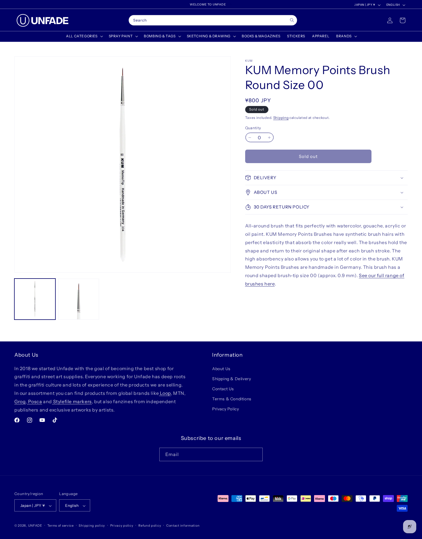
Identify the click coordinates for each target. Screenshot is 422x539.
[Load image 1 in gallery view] (34, 299)
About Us (221, 368)
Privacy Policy (225, 409)
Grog (20, 401)
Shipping (281, 117)
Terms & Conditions (231, 398)
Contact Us (223, 388)
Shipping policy (92, 525)
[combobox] (213, 20)
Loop (165, 393)
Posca (34, 401)
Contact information (183, 525)
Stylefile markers (72, 401)
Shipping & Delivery (231, 378)
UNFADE (35, 526)
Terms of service (60, 525)
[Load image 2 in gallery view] (78, 299)
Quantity (253, 127)
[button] (84, 36)
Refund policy (149, 525)
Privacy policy (121, 525)
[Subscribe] (256, 454)
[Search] (292, 20)
